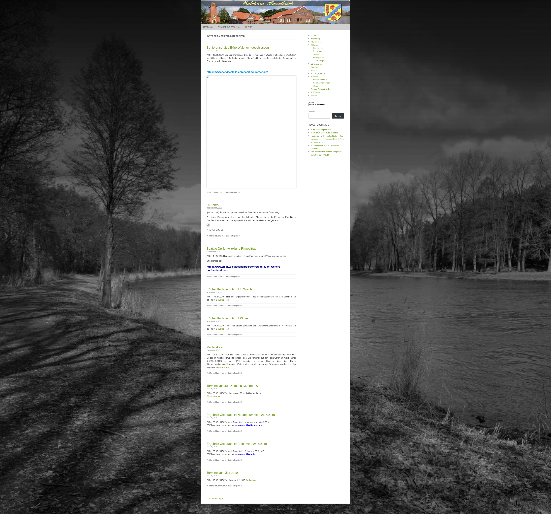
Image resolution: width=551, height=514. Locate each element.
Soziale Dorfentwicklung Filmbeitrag (231, 248)
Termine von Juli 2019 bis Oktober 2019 (234, 385)
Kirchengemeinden (318, 73)
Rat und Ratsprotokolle (320, 89)
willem (222, 192)
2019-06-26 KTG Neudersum (248, 425)
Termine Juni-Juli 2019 (222, 472)
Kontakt (248, 27)
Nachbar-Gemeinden (321, 82)
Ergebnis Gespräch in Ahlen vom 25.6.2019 (237, 443)
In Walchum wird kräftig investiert (324, 132)
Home (313, 35)
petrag (222, 235)
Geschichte (318, 48)
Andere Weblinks (320, 79)
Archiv (311, 102)
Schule (316, 54)
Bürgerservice (316, 63)
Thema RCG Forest (288, 509)
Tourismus (317, 51)
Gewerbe (314, 67)
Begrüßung (315, 38)
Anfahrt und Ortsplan (229, 27)
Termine (314, 95)
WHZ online (315, 92)
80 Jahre (213, 204)
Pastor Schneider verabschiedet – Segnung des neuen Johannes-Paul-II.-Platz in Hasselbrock (327, 138)
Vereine (314, 70)
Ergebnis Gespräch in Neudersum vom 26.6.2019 (241, 414)
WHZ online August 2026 (321, 129)
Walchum (314, 44)
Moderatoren (215, 347)
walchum (223, 305)
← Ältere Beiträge (215, 498)
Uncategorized (234, 192)
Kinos (315, 86)
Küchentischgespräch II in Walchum (231, 289)
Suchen (312, 111)
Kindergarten (318, 57)
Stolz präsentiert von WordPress (267, 509)
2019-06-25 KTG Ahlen (245, 454)
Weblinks (314, 76)
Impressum (208, 27)
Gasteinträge (318, 60)
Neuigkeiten (316, 41)
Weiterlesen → (224, 299)
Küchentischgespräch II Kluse (227, 318)
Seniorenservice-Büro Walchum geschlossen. (238, 47)
